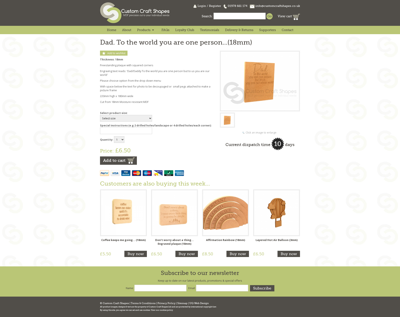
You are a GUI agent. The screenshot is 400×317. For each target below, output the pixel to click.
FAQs (165, 30)
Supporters (267, 30)
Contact (287, 30)
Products (143, 30)
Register (215, 5)
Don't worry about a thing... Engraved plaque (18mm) (174, 242)
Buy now (136, 254)
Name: (130, 288)
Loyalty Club (184, 30)
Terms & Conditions (143, 303)
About (126, 30)
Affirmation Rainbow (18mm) (225, 240)
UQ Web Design (199, 303)
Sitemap (182, 303)
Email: (191, 288)
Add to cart (114, 160)
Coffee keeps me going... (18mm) (123, 240)
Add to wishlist (116, 53)
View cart (285, 16)
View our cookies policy (162, 310)
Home (111, 30)
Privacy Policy (166, 303)
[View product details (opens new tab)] (123, 212)
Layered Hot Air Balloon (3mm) (277, 240)
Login (202, 5)
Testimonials (209, 30)
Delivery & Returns (239, 30)
